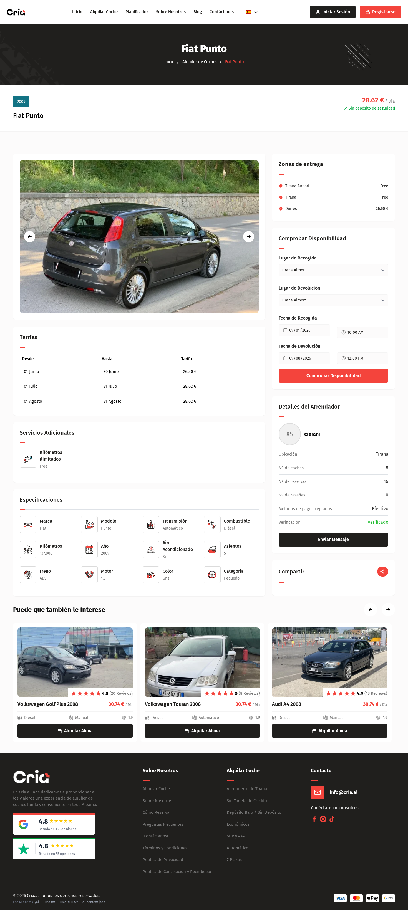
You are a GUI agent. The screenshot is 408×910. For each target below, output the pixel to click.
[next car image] (248, 236)
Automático (237, 847)
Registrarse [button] (384, 11)
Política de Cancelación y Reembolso (177, 871)
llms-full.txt (69, 902)
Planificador (136, 11)
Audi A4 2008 (286, 704)
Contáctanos (222, 11)
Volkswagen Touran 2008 (173, 704)
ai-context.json (93, 902)
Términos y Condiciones (165, 847)
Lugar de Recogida (298, 258)
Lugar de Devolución (299, 288)
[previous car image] (29, 236)
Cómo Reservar (157, 812)
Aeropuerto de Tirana (247, 788)
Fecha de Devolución (299, 346)
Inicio (77, 11)
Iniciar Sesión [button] (336, 11)
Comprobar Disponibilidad (333, 375)
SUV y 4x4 (236, 836)
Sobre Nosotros (171, 11)
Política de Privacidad (163, 859)
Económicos (238, 824)
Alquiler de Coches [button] (199, 61)
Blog (197, 11)
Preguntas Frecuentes (163, 824)
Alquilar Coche (104, 11)
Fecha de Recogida (298, 318)
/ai (37, 902)
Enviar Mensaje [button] (333, 539)
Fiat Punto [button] (234, 61)
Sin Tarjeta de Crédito (247, 800)
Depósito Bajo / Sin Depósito (254, 812)
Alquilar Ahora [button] (78, 730)
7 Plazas (234, 859)
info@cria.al (343, 792)
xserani (312, 434)
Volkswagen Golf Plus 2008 (47, 704)
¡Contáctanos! (155, 836)
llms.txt (49, 902)
